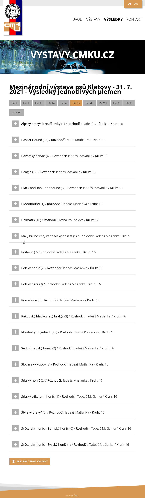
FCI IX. (116, 102)
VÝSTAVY (93, 19)
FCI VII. (89, 102)
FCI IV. (51, 102)
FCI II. (26, 102)
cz (129, 4)
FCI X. (129, 102)
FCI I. (14, 102)
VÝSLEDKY (113, 19)
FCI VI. (76, 102)
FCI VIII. (103, 102)
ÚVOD (77, 19)
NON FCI (17, 112)
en (136, 4)
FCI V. (64, 102)
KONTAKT (134, 19)
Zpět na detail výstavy (32, 461)
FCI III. (38, 102)
